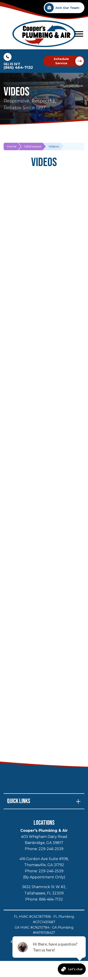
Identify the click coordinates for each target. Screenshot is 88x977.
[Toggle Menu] (78, 34)
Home (11, 146)
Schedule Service (61, 61)
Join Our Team (67, 8)
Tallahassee (32, 146)
